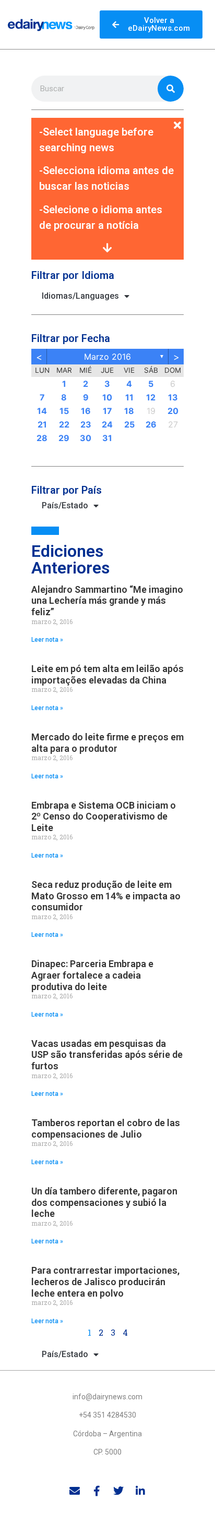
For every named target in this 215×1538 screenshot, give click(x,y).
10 (107, 397)
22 (64, 424)
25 (129, 424)
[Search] (171, 89)
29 (63, 438)
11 (129, 397)
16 (86, 411)
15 (64, 411)
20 (173, 411)
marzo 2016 (107, 356)
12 (151, 397)
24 (107, 424)
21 (42, 424)
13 (173, 397)
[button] (107, 119)
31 (107, 438)
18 (129, 411)
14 (42, 411)
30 (85, 438)
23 (85, 424)
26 (151, 424)
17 (107, 411)
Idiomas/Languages (80, 296)
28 (42, 438)
